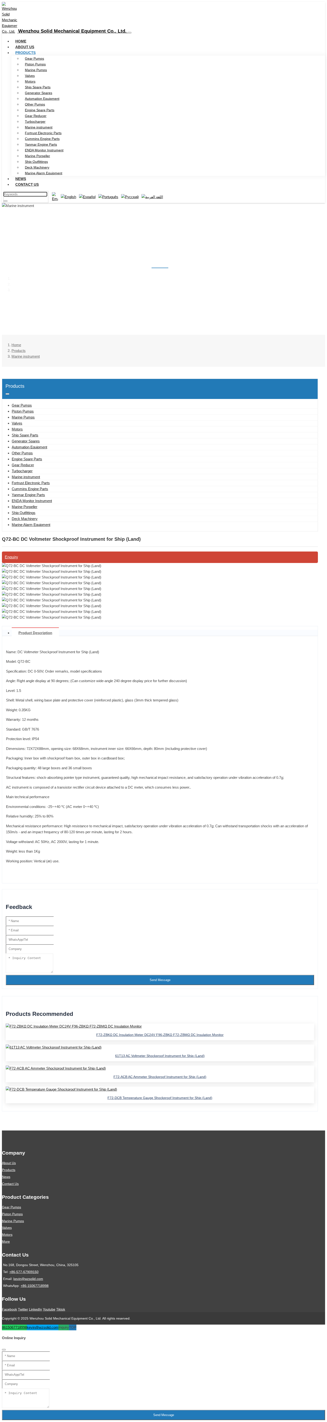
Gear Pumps (34, 58)
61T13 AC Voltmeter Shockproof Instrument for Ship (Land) (160, 1056)
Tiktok (60, 1309)
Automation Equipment (42, 99)
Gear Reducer (35, 116)
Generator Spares (38, 93)
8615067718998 (14, 1327)
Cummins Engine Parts (42, 139)
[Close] (4, 1349)
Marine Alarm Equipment (43, 173)
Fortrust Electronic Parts (43, 133)
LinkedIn (35, 1309)
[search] (5, 201)
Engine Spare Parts (39, 110)
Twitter (23, 1309)
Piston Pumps (35, 64)
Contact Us (27, 184)
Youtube (49, 1309)
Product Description (35, 633)
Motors (30, 81)
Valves (30, 76)
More (6, 1241)
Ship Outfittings (36, 162)
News (20, 179)
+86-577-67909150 (24, 1272)
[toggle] (129, 32)
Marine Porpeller (37, 156)
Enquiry (11, 557)
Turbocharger (35, 121)
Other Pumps (35, 104)
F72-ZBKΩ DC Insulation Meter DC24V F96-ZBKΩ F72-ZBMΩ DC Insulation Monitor (160, 1035)
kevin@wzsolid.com (28, 1279)
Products (25, 53)
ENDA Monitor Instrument (44, 150)
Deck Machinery (37, 167)
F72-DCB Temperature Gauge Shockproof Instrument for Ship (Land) (159, 1098)
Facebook (9, 1309)
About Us (24, 47)
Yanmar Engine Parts (41, 144)
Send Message (160, 980)
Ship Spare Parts (38, 87)
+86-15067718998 (35, 1286)
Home (20, 41)
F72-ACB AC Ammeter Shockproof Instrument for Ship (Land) (159, 1077)
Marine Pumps (36, 70)
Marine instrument (38, 127)
